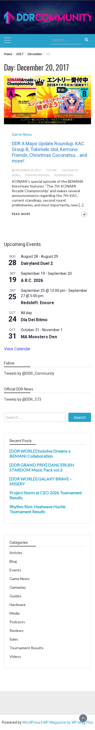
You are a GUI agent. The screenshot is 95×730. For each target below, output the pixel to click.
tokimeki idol (63, 175)
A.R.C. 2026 (32, 280)
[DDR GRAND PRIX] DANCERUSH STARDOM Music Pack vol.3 (42, 467)
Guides (15, 596)
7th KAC (51, 170)
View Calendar (17, 348)
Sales (14, 639)
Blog (13, 561)
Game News (22, 134)
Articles (16, 552)
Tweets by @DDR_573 (22, 399)
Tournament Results (27, 648)
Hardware (18, 604)
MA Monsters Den (39, 336)
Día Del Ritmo (34, 319)
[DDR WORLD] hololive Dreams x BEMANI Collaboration (40, 453)
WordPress (31, 722)
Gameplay (18, 587)
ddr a (16, 175)
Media (15, 613)
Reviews (16, 630)
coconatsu (70, 170)
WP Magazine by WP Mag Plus (68, 722)
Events (15, 570)
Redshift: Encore (37, 302)
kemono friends (37, 175)
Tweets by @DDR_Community (29, 373)
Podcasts (17, 622)
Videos (15, 656)
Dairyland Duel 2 (37, 263)
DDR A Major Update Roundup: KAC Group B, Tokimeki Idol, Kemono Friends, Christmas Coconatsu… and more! (49, 152)
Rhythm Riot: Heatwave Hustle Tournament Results (37, 509)
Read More (21, 214)
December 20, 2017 (28, 170)
